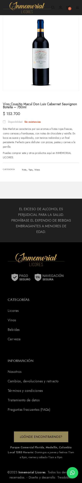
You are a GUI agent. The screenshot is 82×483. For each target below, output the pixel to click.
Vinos (37, 169)
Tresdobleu (65, 477)
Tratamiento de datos (24, 400)
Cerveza (14, 339)
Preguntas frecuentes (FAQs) (29, 409)
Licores (13, 310)
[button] (72, 472)
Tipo (30, 169)
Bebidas (14, 329)
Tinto (24, 169)
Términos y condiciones (25, 390)
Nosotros (15, 371)
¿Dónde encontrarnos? (41, 437)
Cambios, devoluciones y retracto (33, 381)
